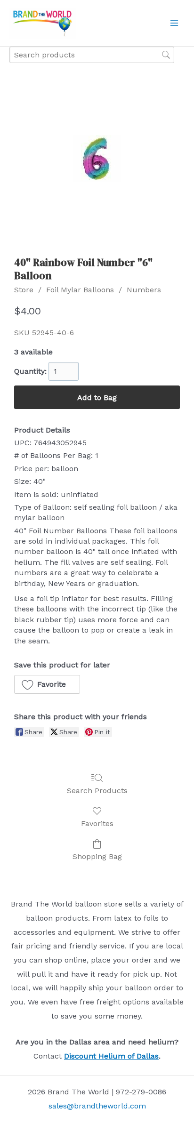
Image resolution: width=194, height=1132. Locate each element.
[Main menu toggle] (174, 23)
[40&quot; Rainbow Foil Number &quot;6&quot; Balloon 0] (97, 158)
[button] (47, 684)
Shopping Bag (97, 856)
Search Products (97, 790)
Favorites (97, 823)
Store (23, 289)
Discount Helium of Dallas (111, 1056)
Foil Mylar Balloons (80, 289)
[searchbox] (91, 55)
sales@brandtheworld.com (97, 1105)
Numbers (144, 289)
